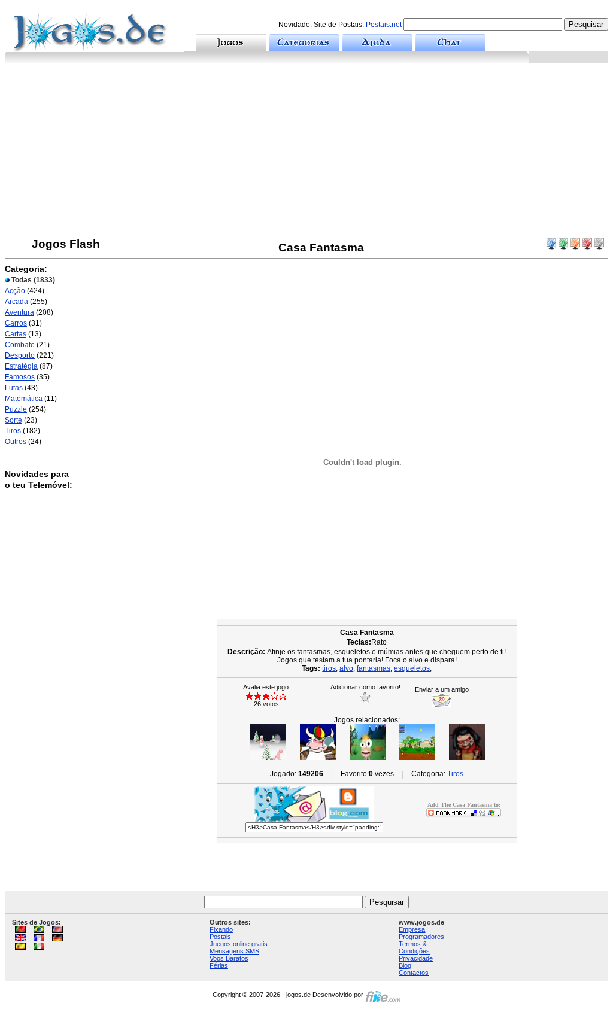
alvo (346, 668)
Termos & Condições (414, 947)
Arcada (16, 301)
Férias (219, 965)
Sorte (13, 420)
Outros (15, 441)
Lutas (14, 388)
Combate (20, 345)
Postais (220, 936)
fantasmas (373, 668)
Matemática (24, 398)
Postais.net (384, 24)
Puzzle (16, 409)
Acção (15, 291)
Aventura (19, 312)
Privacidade (416, 958)
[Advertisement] (306, 152)
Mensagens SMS (234, 951)
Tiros (13, 431)
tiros (329, 668)
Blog (405, 965)
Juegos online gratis (239, 943)
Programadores (421, 936)
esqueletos (412, 668)
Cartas (15, 334)
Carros (16, 323)
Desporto (20, 355)
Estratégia (21, 366)
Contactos (414, 972)
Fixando (221, 929)
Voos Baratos (229, 958)
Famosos (20, 377)
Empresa (412, 929)
